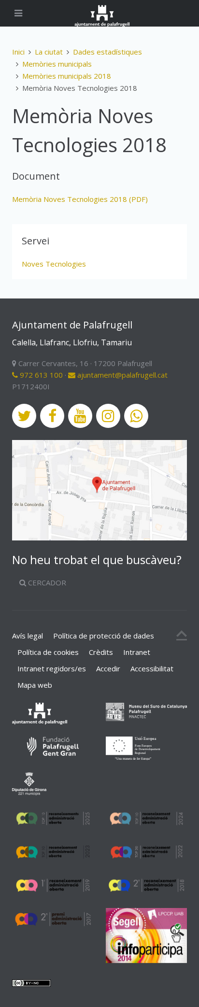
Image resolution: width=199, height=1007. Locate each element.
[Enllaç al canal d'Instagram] (108, 416)
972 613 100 (40, 375)
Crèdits (101, 652)
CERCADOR (46, 582)
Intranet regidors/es (51, 668)
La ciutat (49, 52)
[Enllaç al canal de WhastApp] (136, 416)
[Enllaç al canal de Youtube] (80, 416)
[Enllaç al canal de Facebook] (52, 416)
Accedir (108, 668)
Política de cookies (48, 652)
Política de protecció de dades (103, 635)
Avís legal (27, 635)
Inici (18, 52)
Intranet (136, 652)
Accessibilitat (151, 668)
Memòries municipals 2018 (66, 76)
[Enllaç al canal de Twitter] (24, 416)
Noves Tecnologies (54, 264)
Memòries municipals (57, 64)
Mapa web (34, 685)
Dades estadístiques (107, 52)
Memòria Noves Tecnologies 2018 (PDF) (80, 199)
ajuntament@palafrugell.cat (121, 375)
